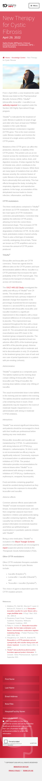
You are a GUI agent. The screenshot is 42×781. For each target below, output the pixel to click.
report (5, 548)
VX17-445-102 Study (15, 288)
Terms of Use (28, 770)
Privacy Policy (14, 770)
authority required (10, 105)
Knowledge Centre (18, 58)
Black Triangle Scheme (25, 542)
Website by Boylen (21, 767)
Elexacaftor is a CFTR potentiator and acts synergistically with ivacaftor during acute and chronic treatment (22, 642)
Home (7, 58)
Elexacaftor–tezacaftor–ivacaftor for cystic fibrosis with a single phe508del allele (22, 611)
